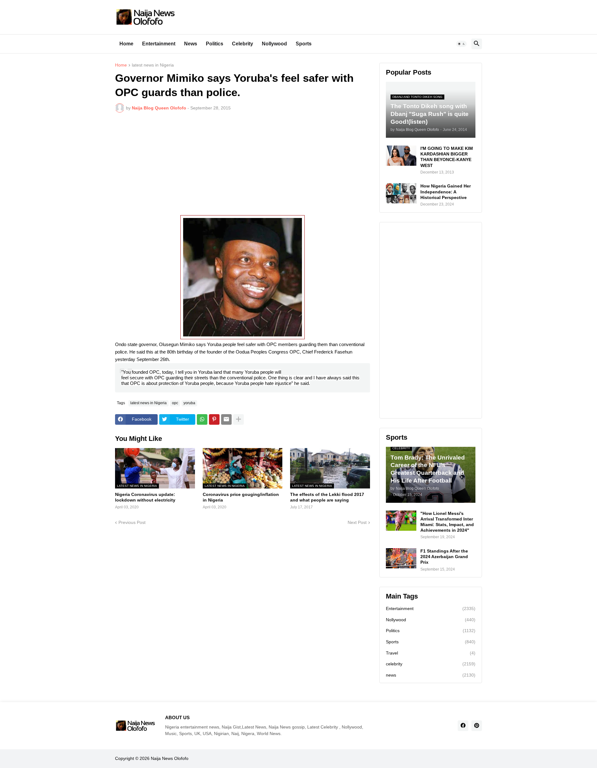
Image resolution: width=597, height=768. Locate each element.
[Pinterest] (214, 419)
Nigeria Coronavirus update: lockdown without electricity (145, 497)
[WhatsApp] (202, 419)
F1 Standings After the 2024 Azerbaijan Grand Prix (444, 556)
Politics (214, 43)
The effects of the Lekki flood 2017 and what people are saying (327, 497)
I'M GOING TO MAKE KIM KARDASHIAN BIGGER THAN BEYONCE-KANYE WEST (446, 157)
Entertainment (158, 43)
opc (175, 403)
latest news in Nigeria (153, 65)
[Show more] (238, 419)
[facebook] (463, 725)
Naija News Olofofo (169, 758)
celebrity (430, 663)
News (190, 43)
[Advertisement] (242, 163)
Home (126, 43)
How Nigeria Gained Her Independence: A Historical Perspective (445, 191)
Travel (430, 652)
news (430, 675)
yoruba (189, 403)
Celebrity (242, 43)
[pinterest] (476, 725)
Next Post (357, 522)
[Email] (226, 419)
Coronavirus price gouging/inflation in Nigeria (241, 497)
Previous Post (132, 522)
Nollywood (274, 43)
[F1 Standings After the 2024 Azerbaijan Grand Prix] (401, 558)
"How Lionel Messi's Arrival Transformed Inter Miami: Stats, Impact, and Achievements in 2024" (447, 522)
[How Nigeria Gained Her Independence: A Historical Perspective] (401, 193)
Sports (304, 43)
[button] (461, 44)
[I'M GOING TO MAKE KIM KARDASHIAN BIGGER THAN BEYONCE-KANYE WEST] (401, 156)
